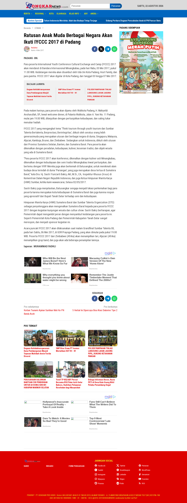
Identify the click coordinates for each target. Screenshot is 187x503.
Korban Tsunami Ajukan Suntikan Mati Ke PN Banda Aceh (44, 310)
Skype (122, 479)
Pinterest (145, 466)
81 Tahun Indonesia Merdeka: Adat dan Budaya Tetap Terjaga (56, 20)
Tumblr (100, 470)
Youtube (145, 479)
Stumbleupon (125, 470)
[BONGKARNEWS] (47, 5)
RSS (143, 483)
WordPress (146, 470)
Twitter (122, 466)
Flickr (122, 483)
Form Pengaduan (76, 466)
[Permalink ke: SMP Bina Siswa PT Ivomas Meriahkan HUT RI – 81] (70, 338)
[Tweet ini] (101, 49)
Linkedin (123, 474)
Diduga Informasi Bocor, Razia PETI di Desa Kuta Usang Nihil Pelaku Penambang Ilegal (101, 382)
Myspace (101, 479)
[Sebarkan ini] (95, 49)
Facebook (101, 466)
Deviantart (145, 474)
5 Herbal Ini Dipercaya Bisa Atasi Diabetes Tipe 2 (94, 308)
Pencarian (115, 6)
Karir (26, 466)
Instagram (101, 474)
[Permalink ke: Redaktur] (27, 48)
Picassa (101, 483)
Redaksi (49, 466)
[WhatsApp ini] (114, 49)
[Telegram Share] (108, 49)
